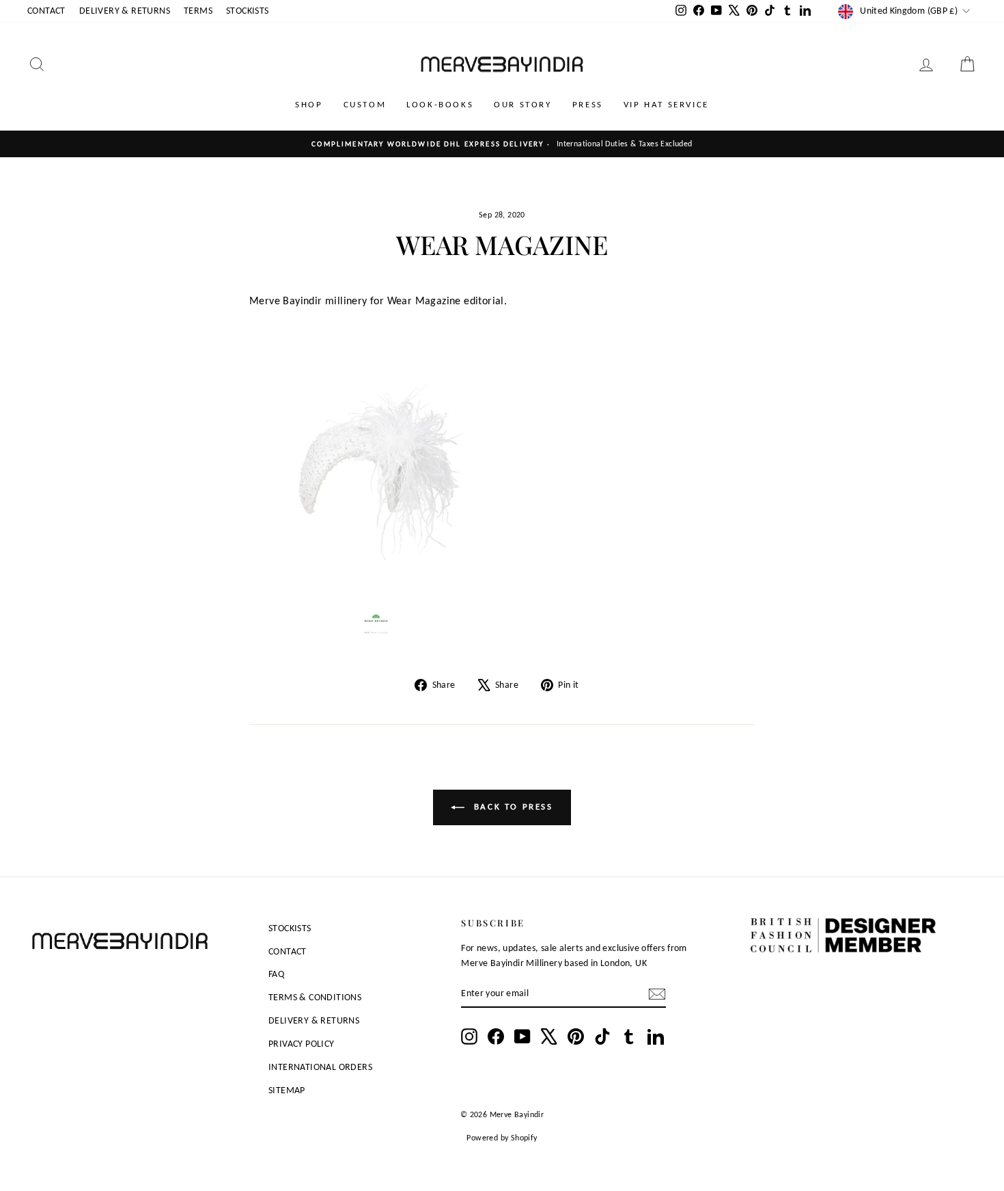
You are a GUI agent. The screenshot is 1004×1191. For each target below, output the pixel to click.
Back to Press (511, 806)
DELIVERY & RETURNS (124, 10)
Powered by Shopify (501, 1137)
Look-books (439, 104)
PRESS (587, 104)
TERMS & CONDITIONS (314, 997)
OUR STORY (522, 104)
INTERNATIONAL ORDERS (320, 1067)
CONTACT (46, 10)
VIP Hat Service (666, 104)
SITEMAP (286, 1090)
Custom (365, 104)
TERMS (198, 10)
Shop (308, 104)
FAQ (276, 974)
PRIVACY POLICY (301, 1043)
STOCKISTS (247, 10)
